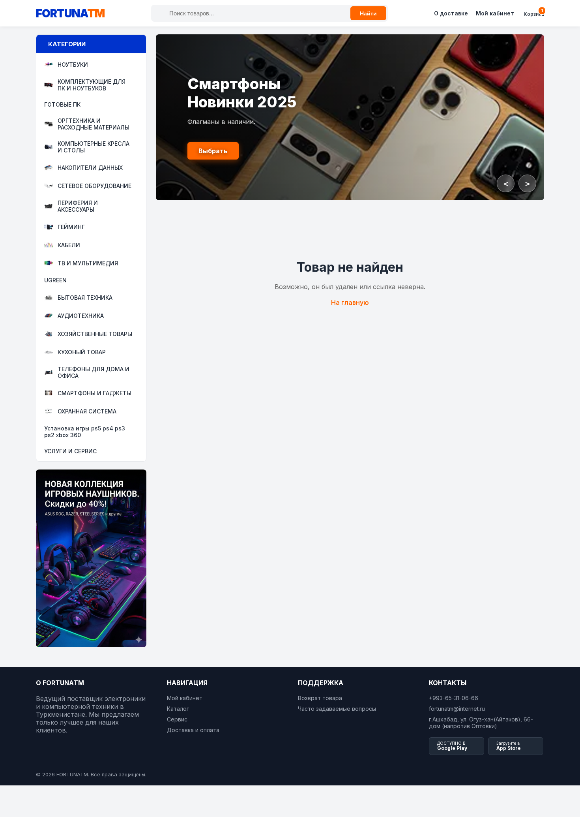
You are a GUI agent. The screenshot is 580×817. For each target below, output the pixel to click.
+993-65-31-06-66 (453, 698)
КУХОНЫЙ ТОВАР (82, 352)
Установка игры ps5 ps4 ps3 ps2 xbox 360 (84, 431)
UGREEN (55, 280)
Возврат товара (320, 698)
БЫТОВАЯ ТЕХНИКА (85, 297)
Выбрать (213, 151)
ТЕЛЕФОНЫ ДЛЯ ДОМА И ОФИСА (93, 372)
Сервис (177, 719)
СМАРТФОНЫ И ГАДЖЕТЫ (94, 393)
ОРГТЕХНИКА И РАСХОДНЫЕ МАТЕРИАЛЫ (93, 124)
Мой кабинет (495, 13)
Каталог (178, 708)
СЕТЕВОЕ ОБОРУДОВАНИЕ (94, 185)
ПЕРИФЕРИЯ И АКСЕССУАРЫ (78, 206)
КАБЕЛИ (69, 245)
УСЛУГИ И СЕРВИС (70, 451)
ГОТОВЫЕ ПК (62, 104)
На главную (350, 302)
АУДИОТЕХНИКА (81, 315)
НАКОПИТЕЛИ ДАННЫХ (90, 167)
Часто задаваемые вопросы (337, 708)
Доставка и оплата (193, 730)
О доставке (451, 13)
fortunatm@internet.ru (457, 708)
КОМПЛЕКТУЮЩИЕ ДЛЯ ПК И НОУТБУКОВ (91, 85)
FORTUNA (70, 13)
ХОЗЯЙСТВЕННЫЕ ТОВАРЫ (95, 334)
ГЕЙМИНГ (71, 227)
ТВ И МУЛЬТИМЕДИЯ (88, 263)
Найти (368, 13)
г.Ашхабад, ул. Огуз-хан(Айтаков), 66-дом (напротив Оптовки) (481, 722)
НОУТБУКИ (73, 64)
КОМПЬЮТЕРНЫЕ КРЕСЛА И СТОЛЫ (93, 147)
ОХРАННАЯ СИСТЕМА (87, 411)
